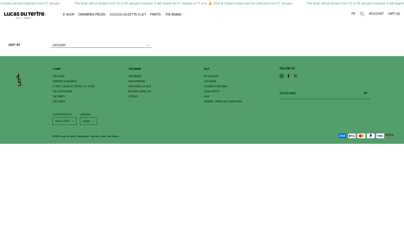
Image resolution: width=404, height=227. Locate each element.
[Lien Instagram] (281, 77)
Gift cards (59, 101)
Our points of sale (139, 86)
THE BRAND (173, 14)
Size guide (210, 81)
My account (211, 76)
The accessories (62, 91)
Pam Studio (113, 136)
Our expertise (136, 81)
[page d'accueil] (33, 16)
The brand (134, 69)
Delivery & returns (215, 86)
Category (59, 45)
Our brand (134, 76)
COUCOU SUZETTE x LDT (128, 14)
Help (206, 69)
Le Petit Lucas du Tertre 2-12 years (74, 86)
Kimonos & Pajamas (65, 81)
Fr (353, 14)
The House (59, 76)
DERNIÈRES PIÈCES (92, 14)
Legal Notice (211, 91)
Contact (133, 96)
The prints (59, 96)
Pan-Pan (95, 136)
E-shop (57, 69)
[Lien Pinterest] (295, 77)
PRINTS (155, 14)
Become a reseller (139, 91)
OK (365, 93)
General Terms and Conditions (223, 101)
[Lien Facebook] (288, 77)
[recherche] (362, 15)
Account (376, 14)
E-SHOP (68, 14)
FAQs (207, 96)
